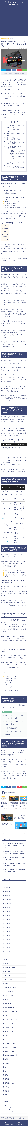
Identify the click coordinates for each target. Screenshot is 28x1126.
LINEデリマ (8, 975)
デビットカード (9, 1023)
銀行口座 (7, 1091)
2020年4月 (7, 895)
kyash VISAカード (5, 38)
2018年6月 (7, 951)
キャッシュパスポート (11, 1011)
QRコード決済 (9, 991)
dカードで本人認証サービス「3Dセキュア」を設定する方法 (14, 858)
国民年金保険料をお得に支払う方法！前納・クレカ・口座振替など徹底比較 (14, 852)
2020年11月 (8, 891)
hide (16, 122)
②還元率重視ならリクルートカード (15, 134)
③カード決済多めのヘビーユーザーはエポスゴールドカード (15, 138)
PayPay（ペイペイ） (10, 987)
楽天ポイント (8, 1075)
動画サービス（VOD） (11, 1047)
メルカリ (7, 1035)
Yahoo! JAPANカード (11, 1003)
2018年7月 (7, 947)
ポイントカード (9, 1031)
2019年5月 (7, 923)
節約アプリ (8, 1087)
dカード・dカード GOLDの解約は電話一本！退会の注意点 (15, 870)
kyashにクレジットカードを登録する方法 (15, 162)
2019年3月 (7, 931)
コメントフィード (9, 1109)
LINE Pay (7, 971)
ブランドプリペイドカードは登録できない (17, 157)
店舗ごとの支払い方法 (11, 1055)
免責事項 (19, 1122)
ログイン (6, 1105)
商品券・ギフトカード (11, 1051)
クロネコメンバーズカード (12, 1019)
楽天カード (8, 1067)
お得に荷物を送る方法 (11, 1007)
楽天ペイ (7, 1071)
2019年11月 (8, 899)
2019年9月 (7, 907)
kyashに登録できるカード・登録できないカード (15, 126)
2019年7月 (7, 915)
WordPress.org (8, 1111)
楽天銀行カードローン (11, 1083)
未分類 (6, 1059)
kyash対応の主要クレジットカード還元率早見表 (15, 143)
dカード (7, 541)
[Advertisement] (14, 21)
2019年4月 (7, 927)
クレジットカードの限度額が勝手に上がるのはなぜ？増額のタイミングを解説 (14, 845)
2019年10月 (8, 903)
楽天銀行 (7, 1079)
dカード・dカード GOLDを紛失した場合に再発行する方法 (15, 864)
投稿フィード (7, 1107)
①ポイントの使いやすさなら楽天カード (15, 130)
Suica (6, 999)
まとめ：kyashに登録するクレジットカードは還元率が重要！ (15, 167)
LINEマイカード (9, 979)
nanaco (7, 983)
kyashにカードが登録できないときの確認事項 (15, 147)
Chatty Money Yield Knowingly (14, 3)
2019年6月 (7, 919)
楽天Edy (7, 1063)
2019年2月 (7, 935)
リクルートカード (7, 518)
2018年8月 (7, 943)
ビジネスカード (9, 1027)
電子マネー (8, 1095)
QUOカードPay (9, 995)
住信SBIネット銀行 (10, 1043)
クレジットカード (9, 1015)
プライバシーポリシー (11, 1122)
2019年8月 (7, 911)
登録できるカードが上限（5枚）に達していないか (18, 151)
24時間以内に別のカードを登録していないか (17, 154)
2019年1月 (7, 939)
